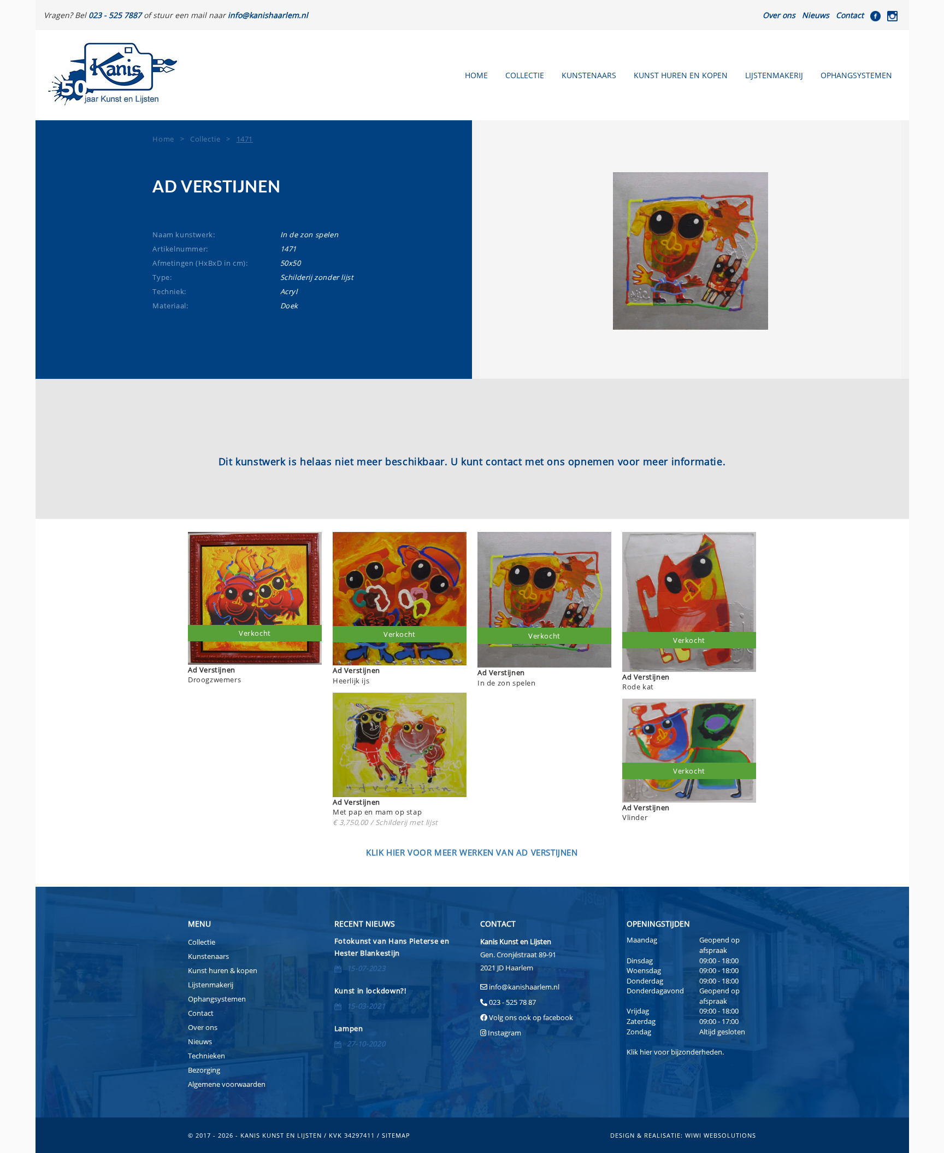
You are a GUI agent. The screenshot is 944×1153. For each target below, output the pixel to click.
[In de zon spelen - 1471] (690, 251)
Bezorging (204, 1070)
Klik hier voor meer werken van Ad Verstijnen (471, 852)
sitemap (396, 1135)
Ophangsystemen (856, 75)
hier (646, 1052)
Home (476, 75)
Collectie (524, 75)
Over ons (779, 15)
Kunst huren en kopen (681, 75)
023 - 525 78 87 (512, 1002)
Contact (850, 15)
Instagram (504, 1033)
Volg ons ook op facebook (530, 1017)
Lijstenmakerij (774, 75)
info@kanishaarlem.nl (524, 987)
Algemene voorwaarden (227, 1084)
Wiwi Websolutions (720, 1135)
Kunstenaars (589, 75)
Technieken (206, 1056)
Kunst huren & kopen (222, 970)
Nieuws (815, 15)
